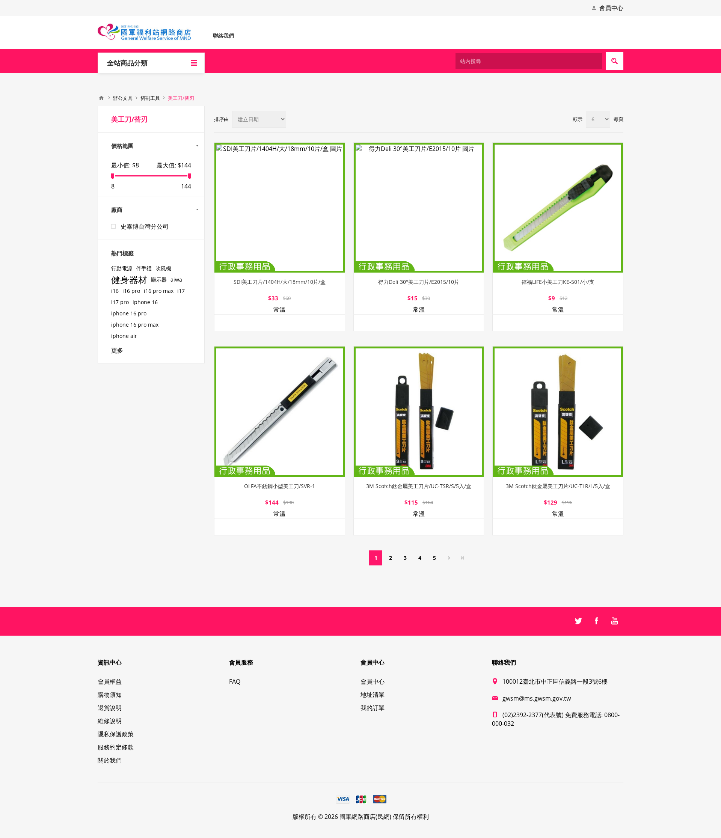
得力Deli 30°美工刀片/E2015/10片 (418, 281)
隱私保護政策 (116, 734)
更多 (117, 350)
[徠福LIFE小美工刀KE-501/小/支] (558, 208)
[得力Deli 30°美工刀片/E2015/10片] (419, 208)
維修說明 (110, 721)
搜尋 (614, 61)
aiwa (176, 279)
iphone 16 (145, 302)
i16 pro (131, 290)
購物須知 (110, 694)
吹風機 (163, 268)
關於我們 (110, 760)
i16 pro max (158, 290)
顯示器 (159, 279)
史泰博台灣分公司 (145, 226)
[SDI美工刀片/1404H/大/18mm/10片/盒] (279, 208)
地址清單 (372, 694)
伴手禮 (144, 268)
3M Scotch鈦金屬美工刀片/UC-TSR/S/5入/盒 (418, 486)
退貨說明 (110, 708)
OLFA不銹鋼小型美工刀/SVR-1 (279, 486)
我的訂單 (372, 708)
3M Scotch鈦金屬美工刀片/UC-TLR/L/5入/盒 (558, 486)
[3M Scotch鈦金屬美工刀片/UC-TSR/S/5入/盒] (419, 411)
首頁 (101, 98)
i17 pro (120, 302)
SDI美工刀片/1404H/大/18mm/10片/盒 (280, 281)
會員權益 (110, 681)
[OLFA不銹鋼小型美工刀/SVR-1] (279, 411)
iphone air (124, 335)
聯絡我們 (223, 35)
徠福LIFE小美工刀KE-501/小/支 (558, 281)
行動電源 (121, 268)
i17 (181, 290)
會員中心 (611, 8)
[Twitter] (578, 621)
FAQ (234, 681)
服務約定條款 (116, 747)
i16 (115, 290)
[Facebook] (596, 621)
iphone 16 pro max (134, 324)
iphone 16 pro (128, 313)
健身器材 (129, 279)
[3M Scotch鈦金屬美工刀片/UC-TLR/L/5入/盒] (558, 411)
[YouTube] (614, 621)
